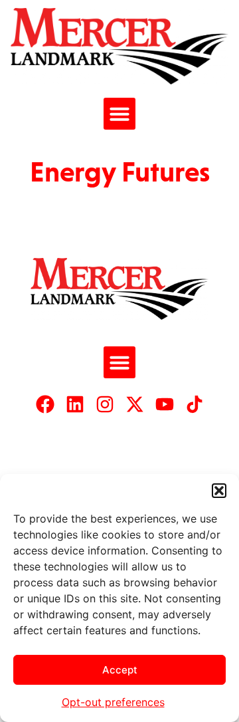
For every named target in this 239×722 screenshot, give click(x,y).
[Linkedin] (75, 404)
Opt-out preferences (113, 702)
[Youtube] (164, 404)
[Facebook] (45, 404)
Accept (119, 669)
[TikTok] (194, 404)
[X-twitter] (134, 404)
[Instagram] (105, 404)
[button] (219, 490)
